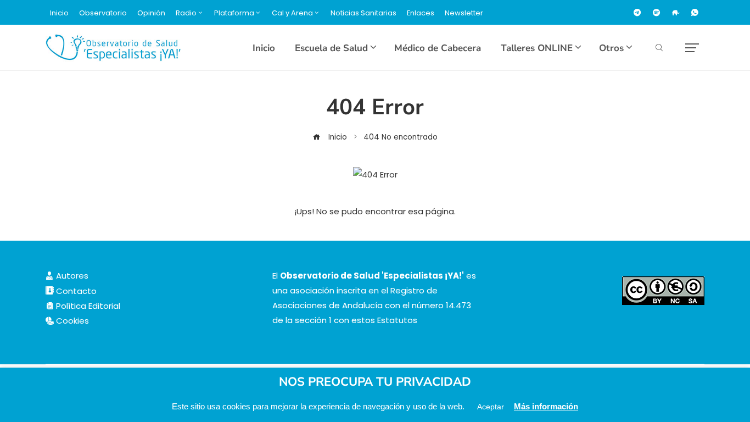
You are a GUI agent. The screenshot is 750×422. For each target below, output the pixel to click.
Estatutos (397, 320)
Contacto (75, 291)
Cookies (71, 320)
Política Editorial (87, 306)
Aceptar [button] (490, 406)
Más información (546, 406)
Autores (71, 275)
